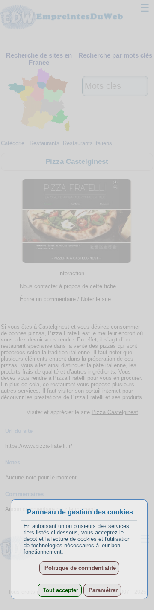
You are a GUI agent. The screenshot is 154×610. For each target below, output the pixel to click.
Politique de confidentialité (79, 568)
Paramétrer (102, 590)
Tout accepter (59, 590)
